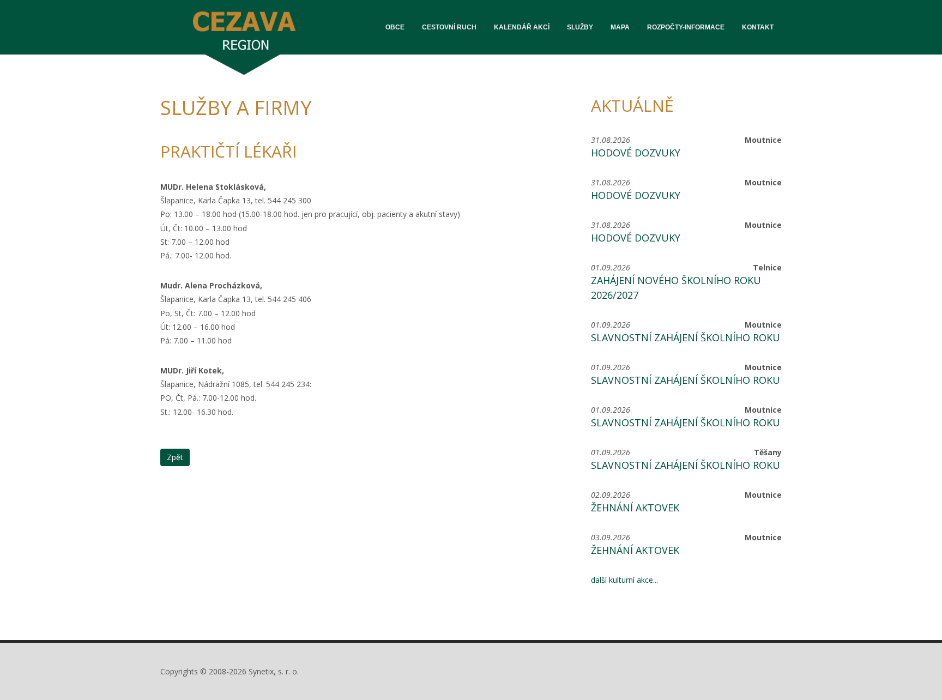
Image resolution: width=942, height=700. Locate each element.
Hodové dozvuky (635, 152)
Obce (394, 27)
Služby (580, 27)
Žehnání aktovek (635, 507)
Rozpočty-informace (685, 27)
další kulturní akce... (624, 580)
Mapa (620, 27)
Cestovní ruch (449, 27)
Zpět (175, 457)
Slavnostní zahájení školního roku (685, 337)
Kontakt (758, 27)
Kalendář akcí (522, 27)
